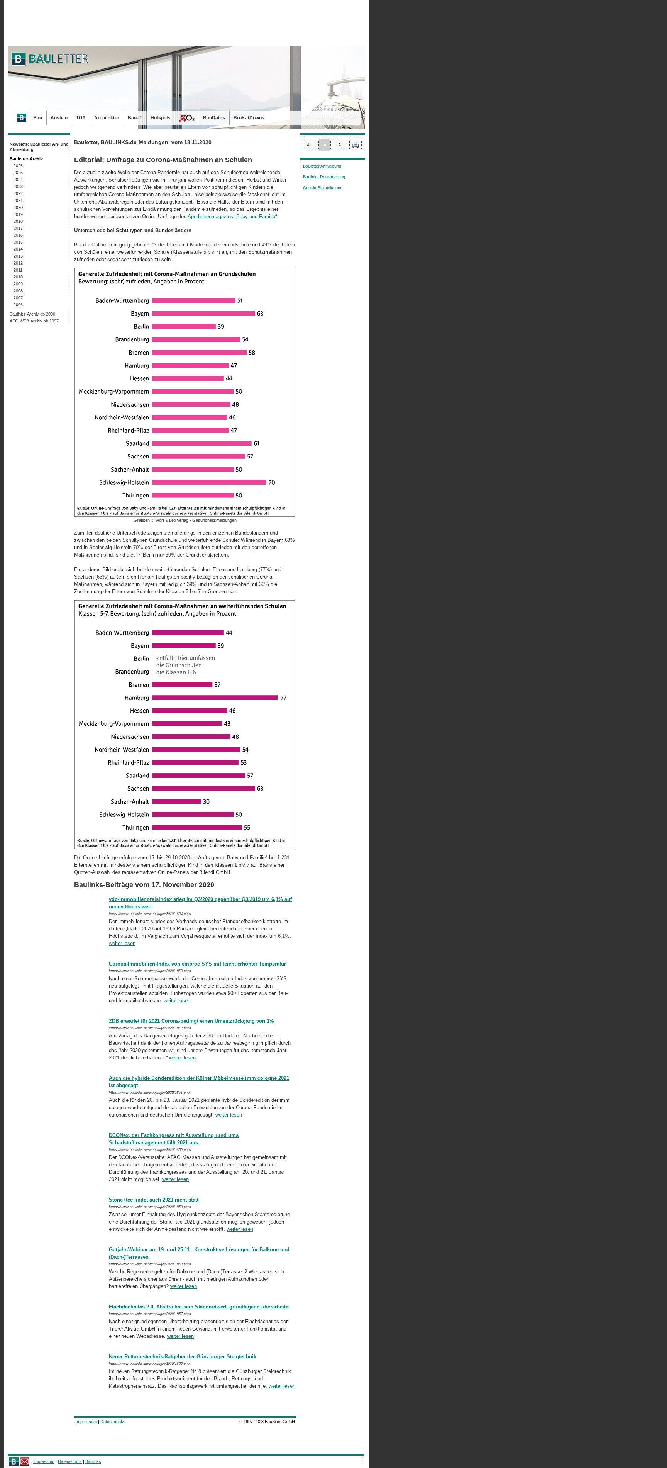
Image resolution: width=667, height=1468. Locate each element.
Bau (37, 117)
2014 (18, 249)
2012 (18, 263)
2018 (18, 221)
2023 (18, 186)
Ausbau (59, 117)
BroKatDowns (249, 117)
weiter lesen (122, 943)
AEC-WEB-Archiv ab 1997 (34, 321)
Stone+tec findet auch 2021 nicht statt (153, 1200)
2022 (18, 193)
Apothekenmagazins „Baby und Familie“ (232, 216)
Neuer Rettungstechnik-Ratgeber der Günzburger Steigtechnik (182, 1356)
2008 (18, 291)
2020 (18, 207)
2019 (18, 214)
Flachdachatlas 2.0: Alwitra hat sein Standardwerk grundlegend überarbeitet (199, 1307)
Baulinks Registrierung (324, 177)
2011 (18, 270)
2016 (18, 235)
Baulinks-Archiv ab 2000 (32, 314)
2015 (18, 242)
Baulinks (93, 1461)
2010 (18, 277)
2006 (18, 304)
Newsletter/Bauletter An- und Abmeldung (39, 147)
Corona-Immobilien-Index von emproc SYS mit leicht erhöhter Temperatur (197, 964)
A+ (309, 145)
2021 (18, 200)
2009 (18, 284)
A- (340, 145)
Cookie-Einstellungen (322, 187)
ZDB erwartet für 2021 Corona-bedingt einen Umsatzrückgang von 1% (191, 1021)
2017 (18, 228)
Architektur (106, 117)
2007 (18, 297)
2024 (18, 179)
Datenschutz (112, 1421)
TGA (81, 117)
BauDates (214, 117)
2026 (18, 165)
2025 (18, 172)
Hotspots (161, 117)
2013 (18, 256)
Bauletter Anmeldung (322, 166)
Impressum (86, 1421)
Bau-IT (135, 117)
